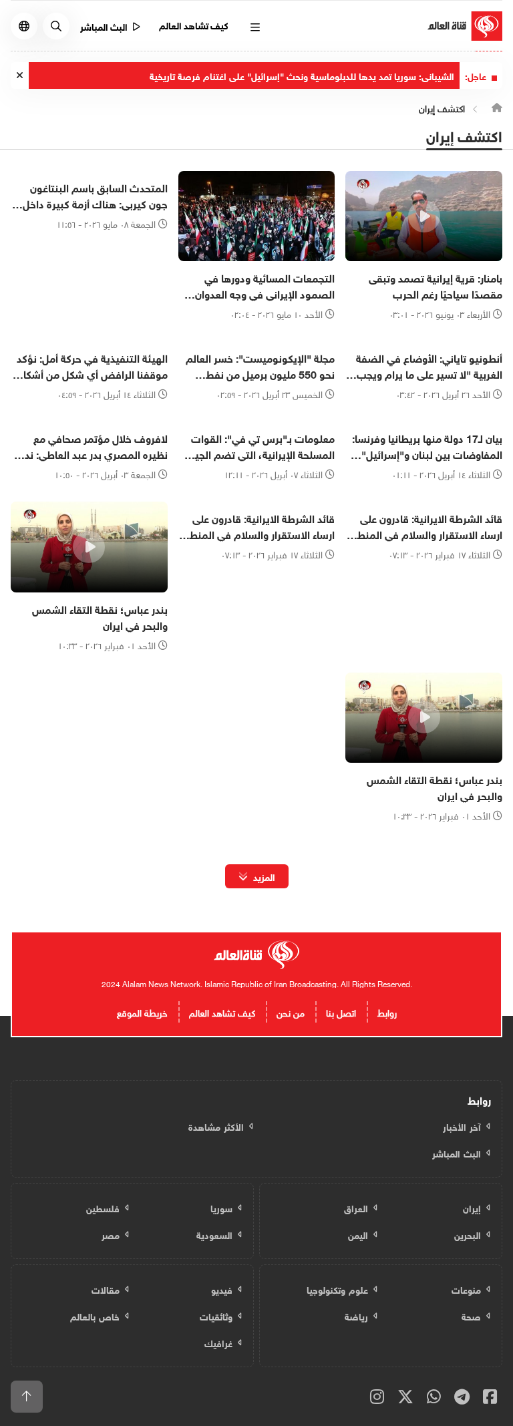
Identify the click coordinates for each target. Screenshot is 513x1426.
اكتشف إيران (442, 108)
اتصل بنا (341, 1011)
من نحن (291, 1011)
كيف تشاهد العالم (194, 24)
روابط (387, 1011)
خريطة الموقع (142, 1011)
